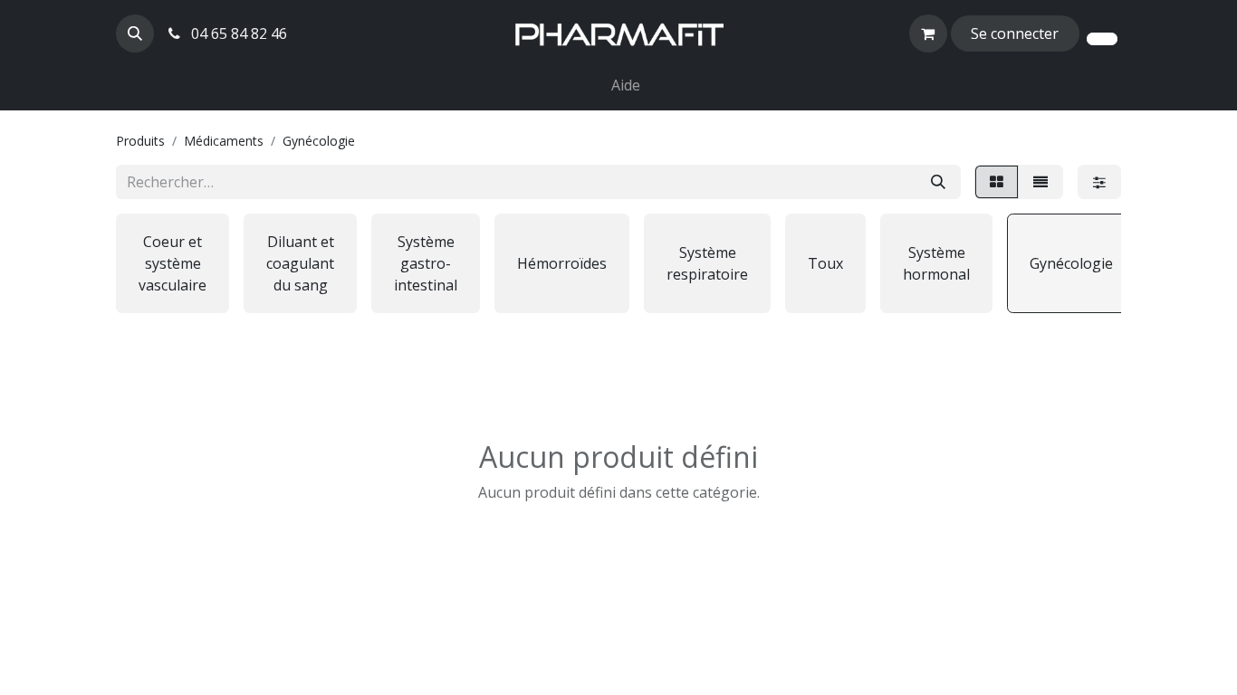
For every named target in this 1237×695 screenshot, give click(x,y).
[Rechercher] (938, 182)
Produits (140, 140)
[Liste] (1040, 182)
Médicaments (224, 140)
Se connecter (1015, 33)
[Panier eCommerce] (928, 33)
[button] (135, 33)
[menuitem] (597, 74)
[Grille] (996, 182)
